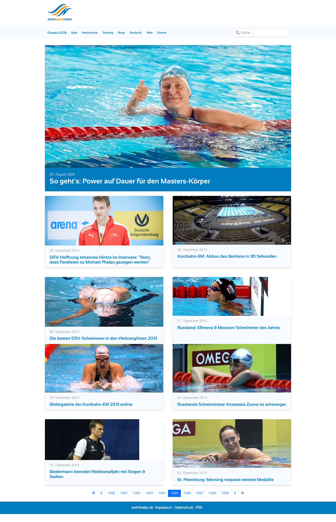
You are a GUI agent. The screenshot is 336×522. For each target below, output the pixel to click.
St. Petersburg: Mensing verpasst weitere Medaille (225, 479)
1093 (149, 493)
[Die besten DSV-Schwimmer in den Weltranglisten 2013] (104, 301)
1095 (174, 493)
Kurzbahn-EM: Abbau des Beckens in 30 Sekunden (227, 256)
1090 (111, 493)
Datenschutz (184, 507)
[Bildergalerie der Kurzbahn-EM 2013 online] (104, 368)
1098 (212, 493)
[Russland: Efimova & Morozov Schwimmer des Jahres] (220, 296)
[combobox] (261, 32)
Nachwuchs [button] (90, 32)
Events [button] (161, 32)
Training (107, 32)
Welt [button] (150, 32)
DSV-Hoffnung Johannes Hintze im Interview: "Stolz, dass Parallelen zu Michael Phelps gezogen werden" (100, 259)
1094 (162, 493)
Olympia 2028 (56, 32)
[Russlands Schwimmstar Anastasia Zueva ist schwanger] (232, 368)
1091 (124, 493)
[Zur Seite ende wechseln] (242, 493)
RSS (199, 507)
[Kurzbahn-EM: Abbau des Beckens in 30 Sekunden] (232, 220)
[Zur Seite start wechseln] (93, 493)
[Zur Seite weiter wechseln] (234, 493)
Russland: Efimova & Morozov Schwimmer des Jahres (228, 327)
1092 (136, 493)
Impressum (163, 507)
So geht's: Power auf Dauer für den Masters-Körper (130, 181)
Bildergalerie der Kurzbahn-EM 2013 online (91, 404)
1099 (225, 493)
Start (74, 32)
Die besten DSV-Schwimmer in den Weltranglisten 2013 (103, 338)
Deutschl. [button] (136, 32)
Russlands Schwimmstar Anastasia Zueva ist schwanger (231, 404)
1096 (187, 493)
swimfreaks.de (142, 507)
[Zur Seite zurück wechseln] (101, 493)
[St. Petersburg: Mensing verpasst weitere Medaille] (232, 443)
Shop (121, 32)
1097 (200, 493)
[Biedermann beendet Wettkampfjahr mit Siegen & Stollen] (92, 439)
